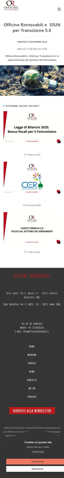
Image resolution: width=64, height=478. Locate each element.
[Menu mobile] (59, 8)
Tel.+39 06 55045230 (32, 323)
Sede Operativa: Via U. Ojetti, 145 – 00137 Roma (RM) (32, 304)
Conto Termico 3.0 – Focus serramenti (32, 247)
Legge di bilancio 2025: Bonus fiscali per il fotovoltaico (32, 148)
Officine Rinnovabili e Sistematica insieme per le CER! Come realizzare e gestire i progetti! (32, 199)
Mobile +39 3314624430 (32, 327)
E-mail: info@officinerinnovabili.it (32, 331)
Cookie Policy (38, 451)
